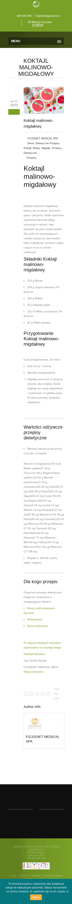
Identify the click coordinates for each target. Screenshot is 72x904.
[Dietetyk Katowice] (36, 34)
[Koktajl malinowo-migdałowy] (14, 92)
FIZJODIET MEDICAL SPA (42, 138)
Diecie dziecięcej (37, 625)
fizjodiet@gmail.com (48, 15)
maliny (36, 148)
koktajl (27, 148)
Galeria (36, 875)
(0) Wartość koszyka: (39, 23)
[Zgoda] (67, 891)
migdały (46, 148)
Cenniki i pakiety (53, 875)
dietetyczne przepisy (47, 143)
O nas (12, 875)
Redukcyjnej (34, 619)
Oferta (24, 875)
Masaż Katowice (33, 671)
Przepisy (31, 157)
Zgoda (36, 897)
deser (30, 143)
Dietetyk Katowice (34, 654)
